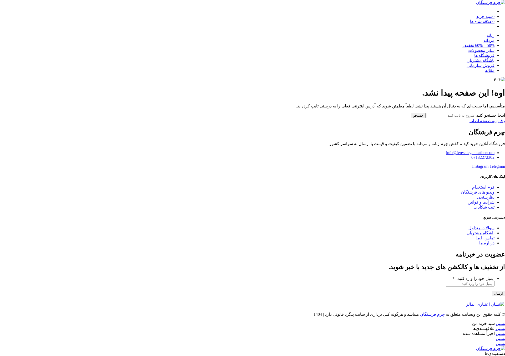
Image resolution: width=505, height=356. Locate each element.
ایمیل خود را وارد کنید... (473, 278)
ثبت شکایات (483, 207)
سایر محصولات (481, 50)
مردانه (488, 40)
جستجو (418, 115)
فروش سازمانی (480, 65)
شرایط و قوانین (481, 202)
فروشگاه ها (484, 55)
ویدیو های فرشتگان (477, 192)
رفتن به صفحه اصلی (487, 120)
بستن (500, 323)
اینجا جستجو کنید (490, 115)
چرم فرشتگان (432, 314)
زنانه (490, 35)
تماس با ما (485, 238)
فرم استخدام (483, 187)
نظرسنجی (485, 197)
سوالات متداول (481, 228)
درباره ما (486, 243)
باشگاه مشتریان (480, 60)
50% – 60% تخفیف (478, 45)
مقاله (489, 70)
